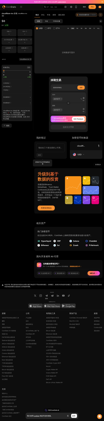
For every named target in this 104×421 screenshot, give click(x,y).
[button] (30, 59)
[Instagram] (40, 296)
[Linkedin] (58, 296)
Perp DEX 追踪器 (7, 376)
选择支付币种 (68, 127)
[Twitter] (35, 296)
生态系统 (5, 379)
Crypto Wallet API (52, 369)
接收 (53, 105)
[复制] (30, 59)
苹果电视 (72, 327)
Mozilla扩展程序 (74, 324)
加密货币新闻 (6, 327)
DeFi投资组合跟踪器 (8, 337)
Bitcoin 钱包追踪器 (8, 369)
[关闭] (101, 2)
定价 (27, 321)
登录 (84, 7)
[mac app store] (52, 306)
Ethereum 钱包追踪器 (9, 356)
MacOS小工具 (74, 321)
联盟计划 (5, 334)
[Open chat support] (99, 416)
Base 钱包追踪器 (7, 360)
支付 (53, 94)
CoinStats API (30, 334)
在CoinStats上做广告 (32, 331)
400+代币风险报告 (52, 360)
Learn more (62, 2)
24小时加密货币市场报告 (54, 343)
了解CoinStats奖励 (8, 409)
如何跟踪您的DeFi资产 (9, 400)
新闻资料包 (29, 324)
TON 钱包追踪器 (7, 363)
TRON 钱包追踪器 (8, 366)
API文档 (28, 337)
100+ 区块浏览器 (51, 356)
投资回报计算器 (51, 321)
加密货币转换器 (51, 327)
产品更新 (28, 318)
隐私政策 (97, 324)
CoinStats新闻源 (31, 343)
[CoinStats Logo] (9, 6)
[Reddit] (52, 296)
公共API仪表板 (30, 340)
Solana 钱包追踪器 (8, 350)
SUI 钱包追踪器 (7, 373)
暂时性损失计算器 (51, 324)
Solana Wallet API (52, 373)
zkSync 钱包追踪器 (8, 343)
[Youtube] (63, 296)
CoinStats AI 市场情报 (9, 331)
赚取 (3, 321)
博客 (3, 324)
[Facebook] (69, 296)
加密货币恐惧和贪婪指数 (54, 337)
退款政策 (97, 331)
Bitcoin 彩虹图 (50, 331)
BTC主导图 (49, 347)
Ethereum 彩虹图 (51, 334)
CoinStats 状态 (6, 416)
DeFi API (49, 379)
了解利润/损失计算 (8, 403)
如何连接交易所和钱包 (9, 397)
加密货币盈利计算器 (52, 318)
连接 (81, 87)
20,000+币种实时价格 (53, 353)
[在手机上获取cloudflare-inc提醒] (100, 15)
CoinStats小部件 (51, 340)
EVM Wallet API (51, 376)
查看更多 (98, 164)
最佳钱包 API (74, 273)
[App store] (35, 306)
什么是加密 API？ (46, 273)
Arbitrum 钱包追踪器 (8, 347)
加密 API (92, 273)
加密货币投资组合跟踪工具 (10, 318)
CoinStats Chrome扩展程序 (78, 318)
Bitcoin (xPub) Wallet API (54, 382)
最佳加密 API (61, 273)
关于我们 (28, 347)
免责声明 (97, 318)
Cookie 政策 (98, 327)
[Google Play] (68, 306)
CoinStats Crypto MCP (53, 363)
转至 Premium (78, 119)
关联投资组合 (46, 208)
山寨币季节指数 (51, 350)
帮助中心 (5, 393)
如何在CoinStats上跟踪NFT (11, 413)
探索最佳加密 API (75, 266)
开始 (92, 7)
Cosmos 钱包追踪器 (8, 353)
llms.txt (48, 366)
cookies (36, 416)
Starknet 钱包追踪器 (8, 340)
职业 (27, 327)
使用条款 (97, 321)
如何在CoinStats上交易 (9, 406)
